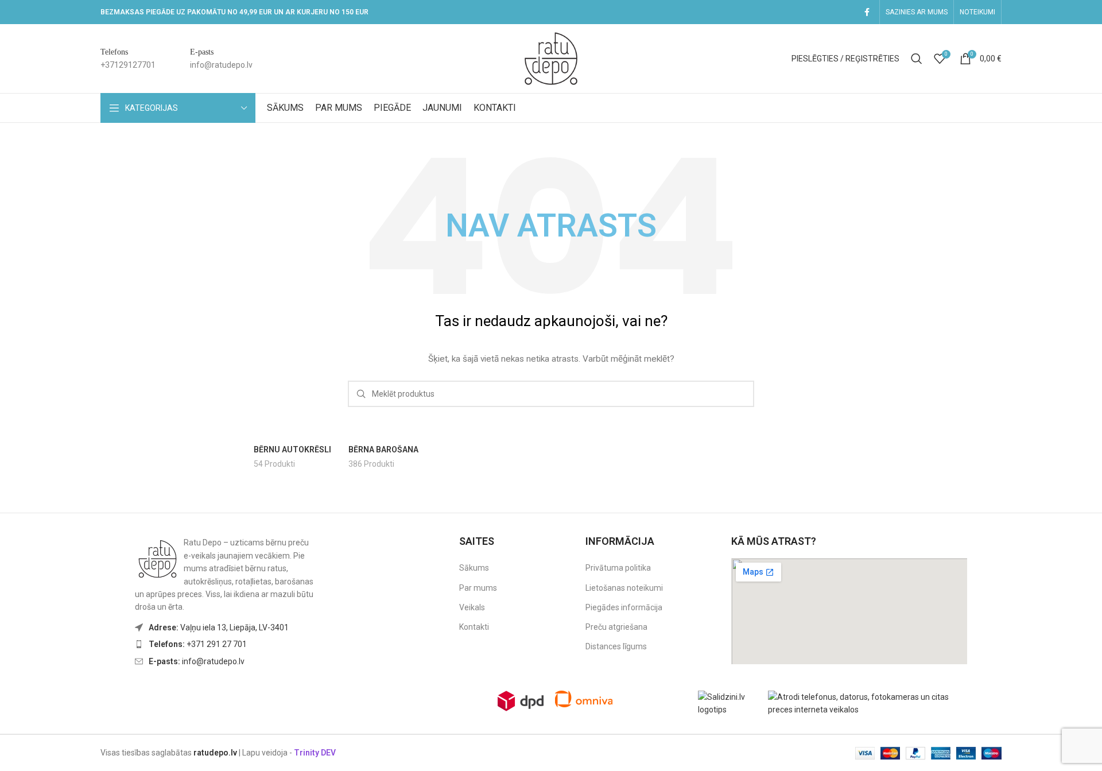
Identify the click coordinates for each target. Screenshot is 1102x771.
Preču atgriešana (616, 626)
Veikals (472, 607)
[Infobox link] (128, 59)
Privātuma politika (618, 567)
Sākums (474, 567)
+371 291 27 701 (198, 644)
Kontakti (474, 626)
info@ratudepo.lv (197, 661)
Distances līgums (616, 646)
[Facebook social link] (867, 12)
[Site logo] (551, 58)
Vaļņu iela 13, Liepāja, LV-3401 (219, 627)
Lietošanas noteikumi (624, 587)
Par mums (478, 587)
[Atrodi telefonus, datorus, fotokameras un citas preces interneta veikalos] (870, 702)
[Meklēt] (916, 58)
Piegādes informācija (623, 607)
